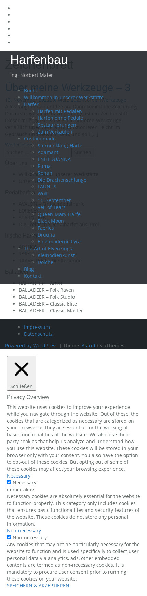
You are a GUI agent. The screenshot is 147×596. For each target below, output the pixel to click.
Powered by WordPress (31, 345)
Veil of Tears (52, 207)
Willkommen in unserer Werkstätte (64, 97)
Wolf (43, 193)
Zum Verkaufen (55, 131)
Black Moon (51, 221)
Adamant (48, 152)
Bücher (32, 90)
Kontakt (32, 276)
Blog (29, 269)
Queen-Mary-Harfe (59, 214)
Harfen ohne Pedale (60, 118)
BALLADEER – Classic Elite (48, 303)
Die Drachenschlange (62, 179)
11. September (54, 200)
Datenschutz (38, 334)
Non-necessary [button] (24, 530)
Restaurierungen (57, 125)
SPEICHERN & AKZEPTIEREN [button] (38, 585)
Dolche (45, 262)
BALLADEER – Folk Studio (47, 297)
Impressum (37, 327)
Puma (44, 166)
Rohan (45, 173)
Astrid (88, 345)
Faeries (46, 228)
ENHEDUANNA (54, 159)
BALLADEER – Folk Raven (46, 290)
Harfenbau (39, 60)
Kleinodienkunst (56, 255)
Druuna (46, 234)
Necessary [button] (18, 475)
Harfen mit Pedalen (60, 111)
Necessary (24, 482)
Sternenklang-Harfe (60, 145)
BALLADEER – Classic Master (51, 310)
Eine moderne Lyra (59, 241)
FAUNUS (47, 186)
